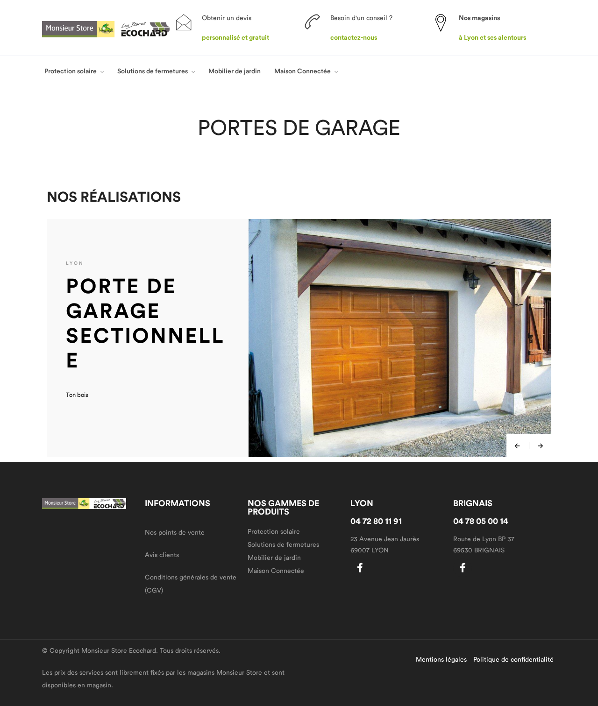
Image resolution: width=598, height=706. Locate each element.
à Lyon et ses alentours (492, 38)
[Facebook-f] (359, 567)
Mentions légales (441, 660)
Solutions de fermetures (152, 71)
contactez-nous (353, 38)
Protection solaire (70, 71)
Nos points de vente (175, 533)
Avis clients (162, 555)
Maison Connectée (302, 71)
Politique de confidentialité (513, 660)
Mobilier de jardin (234, 71)
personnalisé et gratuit (235, 38)
